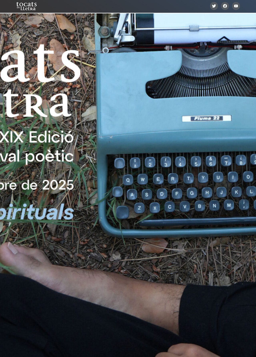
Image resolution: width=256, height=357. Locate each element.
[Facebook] (225, 6)
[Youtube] (236, 6)
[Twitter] (214, 6)
